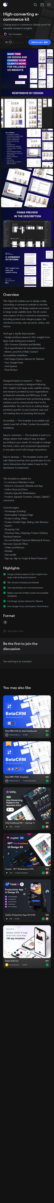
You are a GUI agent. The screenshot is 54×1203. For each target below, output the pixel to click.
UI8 (10, 827)
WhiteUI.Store (14, 735)
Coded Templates (29, 781)
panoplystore (14, 965)
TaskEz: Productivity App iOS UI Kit (20, 915)
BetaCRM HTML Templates (16, 777)
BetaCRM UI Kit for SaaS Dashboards (21, 731)
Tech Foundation (15, 34)
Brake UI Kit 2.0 (11, 961)
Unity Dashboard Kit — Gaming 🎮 (20, 823)
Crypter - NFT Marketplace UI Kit (19, 869)
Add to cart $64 (39, 42)
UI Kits (25, 735)
